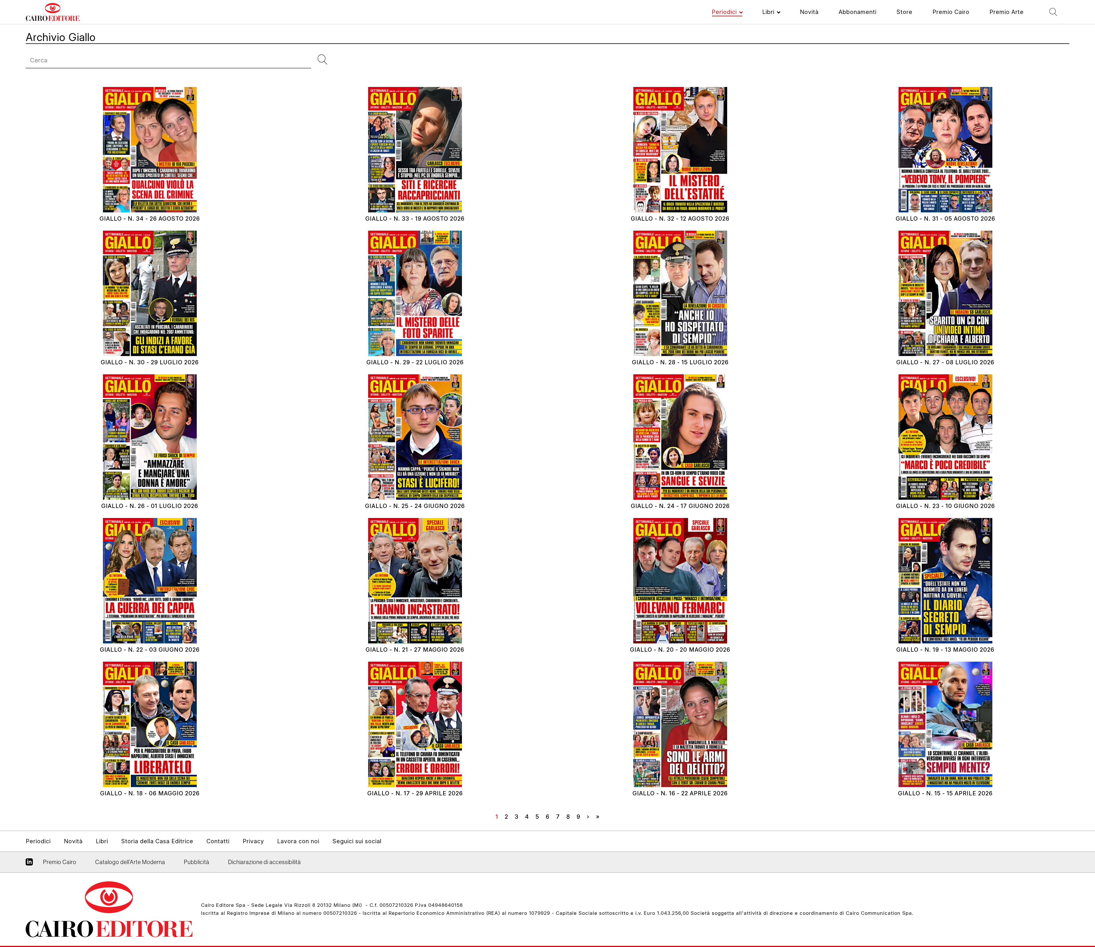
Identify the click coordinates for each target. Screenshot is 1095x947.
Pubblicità (196, 861)
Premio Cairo (951, 12)
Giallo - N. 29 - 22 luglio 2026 (415, 362)
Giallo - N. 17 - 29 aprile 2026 (415, 793)
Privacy (253, 841)
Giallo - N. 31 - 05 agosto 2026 (945, 218)
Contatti (218, 841)
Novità (809, 12)
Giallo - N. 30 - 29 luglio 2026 (150, 362)
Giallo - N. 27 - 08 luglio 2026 (945, 362)
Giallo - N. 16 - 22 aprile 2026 (680, 793)
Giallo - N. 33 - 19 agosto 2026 (415, 218)
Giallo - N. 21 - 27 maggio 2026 (415, 649)
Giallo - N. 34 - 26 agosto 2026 (150, 218)
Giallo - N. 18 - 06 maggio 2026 (150, 793)
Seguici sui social (357, 841)
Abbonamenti (858, 12)
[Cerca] (325, 59)
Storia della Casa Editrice (157, 841)
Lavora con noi (298, 841)
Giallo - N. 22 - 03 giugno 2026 (150, 649)
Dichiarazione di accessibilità (264, 861)
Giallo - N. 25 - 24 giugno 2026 (415, 506)
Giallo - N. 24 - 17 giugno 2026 (680, 506)
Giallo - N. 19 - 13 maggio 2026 (945, 649)
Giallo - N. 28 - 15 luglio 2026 (680, 362)
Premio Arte (1006, 12)
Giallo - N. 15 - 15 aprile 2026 (945, 793)
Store (904, 12)
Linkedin (29, 864)
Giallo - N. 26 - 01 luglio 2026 (149, 506)
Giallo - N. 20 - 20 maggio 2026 (680, 649)
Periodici (724, 12)
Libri (768, 12)
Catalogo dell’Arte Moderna (130, 861)
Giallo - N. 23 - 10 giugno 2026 (945, 506)
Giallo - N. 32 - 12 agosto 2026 (680, 218)
